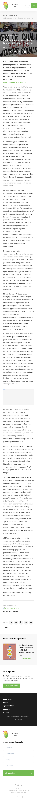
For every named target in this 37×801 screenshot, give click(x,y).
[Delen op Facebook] (5, 52)
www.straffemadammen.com (14, 82)
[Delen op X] (10, 52)
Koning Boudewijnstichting (18, 792)
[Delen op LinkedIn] (15, 52)
